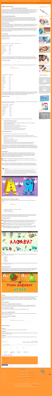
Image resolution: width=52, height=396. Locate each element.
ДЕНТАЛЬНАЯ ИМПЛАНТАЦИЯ (4, 378)
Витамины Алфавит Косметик (12, 352)
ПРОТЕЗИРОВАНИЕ (3, 380)
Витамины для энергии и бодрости (44, 93)
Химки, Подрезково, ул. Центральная (24, 374)
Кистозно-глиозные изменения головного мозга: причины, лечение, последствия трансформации (44, 63)
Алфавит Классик (13, 204)
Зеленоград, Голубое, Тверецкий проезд (24, 376)
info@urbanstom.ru (34, 385)
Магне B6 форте (41, 101)
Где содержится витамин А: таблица (16, 320)
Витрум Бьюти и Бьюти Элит (43, 119)
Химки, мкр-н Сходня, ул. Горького (23, 371)
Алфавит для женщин (14, 67)
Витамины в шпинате (42, 84)
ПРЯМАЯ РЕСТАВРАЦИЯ (3, 376)
